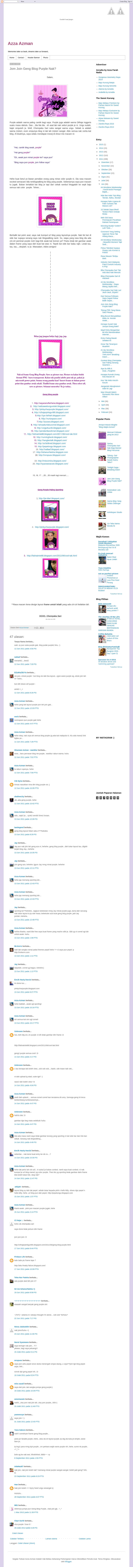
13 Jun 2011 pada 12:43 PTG (26, 883)
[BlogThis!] (37, 628)
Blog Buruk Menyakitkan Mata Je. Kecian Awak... (111, 318)
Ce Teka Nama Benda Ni (113, 525)
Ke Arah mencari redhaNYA (105, 554)
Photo (45, 58)
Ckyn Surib (19, 1521)
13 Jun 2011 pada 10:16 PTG (26, 1007)
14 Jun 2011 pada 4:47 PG (25, 1103)
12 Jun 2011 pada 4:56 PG (25, 649)
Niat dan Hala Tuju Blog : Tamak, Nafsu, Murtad (111, 196)
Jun (103, 184)
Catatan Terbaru (17, 1539)
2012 (101, 155)
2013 (101, 152)
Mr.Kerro (18, 946)
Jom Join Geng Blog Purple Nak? (109, 305)
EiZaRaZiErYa (20, 672)
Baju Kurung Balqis (106, 83)
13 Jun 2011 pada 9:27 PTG (26, 992)
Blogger (68, 1562)
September (106, 173)
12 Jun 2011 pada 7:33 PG (25, 664)
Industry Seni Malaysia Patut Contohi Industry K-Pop (111, 264)
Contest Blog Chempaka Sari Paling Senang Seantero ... (111, 362)
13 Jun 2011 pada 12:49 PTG (26, 920)
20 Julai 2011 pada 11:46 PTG (26, 1406)
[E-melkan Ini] (35, 628)
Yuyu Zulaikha (104, 568)
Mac (103, 409)
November (105, 166)
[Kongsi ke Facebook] (41, 628)
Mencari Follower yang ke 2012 (114, 433)
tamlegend (19, 827)
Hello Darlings (103, 570)
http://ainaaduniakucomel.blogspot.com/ (51, 424)
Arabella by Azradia (107, 92)
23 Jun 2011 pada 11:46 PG (25, 1334)
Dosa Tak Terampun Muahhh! (109, 345)
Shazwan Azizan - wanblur (26, 750)
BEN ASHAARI (104, 604)
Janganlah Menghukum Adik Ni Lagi (110, 387)
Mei (103, 401)
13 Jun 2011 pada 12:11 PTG (26, 868)
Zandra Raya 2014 (106, 127)
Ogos (103, 177)
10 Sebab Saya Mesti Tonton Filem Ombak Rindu (110, 211)
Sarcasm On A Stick (107, 660)
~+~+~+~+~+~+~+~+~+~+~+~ (27, 1301)
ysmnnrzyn (19, 1415)
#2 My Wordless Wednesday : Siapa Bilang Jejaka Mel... (110, 284)
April (103, 405)
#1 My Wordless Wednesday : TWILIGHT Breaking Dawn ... (110, 353)
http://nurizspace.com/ (51, 418)
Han (16, 1485)
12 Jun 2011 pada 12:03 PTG (26, 708)
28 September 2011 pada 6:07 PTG (29, 1497)
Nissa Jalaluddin (22, 1327)
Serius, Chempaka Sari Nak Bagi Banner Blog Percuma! (114, 446)
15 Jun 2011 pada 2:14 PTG (26, 1212)
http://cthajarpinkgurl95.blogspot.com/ (51, 412)
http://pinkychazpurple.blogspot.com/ (51, 409)
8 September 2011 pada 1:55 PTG (28, 1458)
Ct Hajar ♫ (18, 1220)
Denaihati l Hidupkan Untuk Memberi (107, 542)
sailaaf (17, 657)
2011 (101, 159)
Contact (21, 58)
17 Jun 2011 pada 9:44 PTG (26, 1248)
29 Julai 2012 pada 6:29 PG (25, 1528)
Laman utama (51, 1539)
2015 (101, 144)
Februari (105, 412)
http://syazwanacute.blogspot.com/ (52, 464)
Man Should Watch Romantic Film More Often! (110, 394)
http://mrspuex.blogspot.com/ (52, 455)
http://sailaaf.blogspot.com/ (51, 449)
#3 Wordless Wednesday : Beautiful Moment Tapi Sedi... (111, 242)
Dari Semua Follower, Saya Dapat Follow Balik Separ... (110, 298)
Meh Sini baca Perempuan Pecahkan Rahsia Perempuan (111, 220)
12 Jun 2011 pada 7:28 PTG (26, 742)
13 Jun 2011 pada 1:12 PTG (26, 971)
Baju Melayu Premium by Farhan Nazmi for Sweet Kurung (109, 105)
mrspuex (18, 1360)
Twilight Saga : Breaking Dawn (113, 468)
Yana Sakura (19, 1430)
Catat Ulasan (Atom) (26, 1543)
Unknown (18, 1031)
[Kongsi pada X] (39, 628)
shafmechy (19, 796)
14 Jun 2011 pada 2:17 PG (25, 1057)
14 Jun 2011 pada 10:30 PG (26, 1158)
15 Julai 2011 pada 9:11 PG (25, 1352)
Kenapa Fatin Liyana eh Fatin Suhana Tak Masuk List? (111, 203)
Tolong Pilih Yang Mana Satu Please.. (110, 311)
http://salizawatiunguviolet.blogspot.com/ (51, 406)
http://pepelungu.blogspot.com (52, 446)
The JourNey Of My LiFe (109, 617)
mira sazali (19, 1384)
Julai (103, 180)
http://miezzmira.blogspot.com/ (52, 461)
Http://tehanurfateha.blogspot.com (52, 452)
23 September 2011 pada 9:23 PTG (29, 1476)
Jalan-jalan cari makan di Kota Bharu (113, 638)
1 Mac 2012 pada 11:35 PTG (26, 1512)
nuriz (16, 717)
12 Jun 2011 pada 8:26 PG (25, 693)
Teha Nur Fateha (21, 1277)
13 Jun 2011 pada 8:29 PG (25, 834)
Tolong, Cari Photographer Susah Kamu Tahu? (113, 458)
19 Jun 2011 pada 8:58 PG (25, 1292)
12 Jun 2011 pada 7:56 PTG (26, 773)
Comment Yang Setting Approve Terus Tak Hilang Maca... (110, 234)
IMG (16, 1505)
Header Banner (34, 58)
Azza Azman (20, 43)
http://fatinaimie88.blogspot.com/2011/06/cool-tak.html (52, 433)
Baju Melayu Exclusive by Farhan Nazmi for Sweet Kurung (109, 113)
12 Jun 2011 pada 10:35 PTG (26, 788)
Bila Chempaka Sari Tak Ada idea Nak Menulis (111, 271)
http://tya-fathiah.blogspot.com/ (51, 415)
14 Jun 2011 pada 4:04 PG (25, 1085)
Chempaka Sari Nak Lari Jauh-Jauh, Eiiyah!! (111, 291)
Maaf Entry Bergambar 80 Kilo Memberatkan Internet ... (110, 332)
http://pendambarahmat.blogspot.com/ (52, 430)
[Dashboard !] (120, 21)
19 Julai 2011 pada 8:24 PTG (26, 1375)
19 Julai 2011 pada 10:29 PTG (26, 1391)
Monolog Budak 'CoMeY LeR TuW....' (111, 227)
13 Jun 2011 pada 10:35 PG (26, 853)
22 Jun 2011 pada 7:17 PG (25, 1318)
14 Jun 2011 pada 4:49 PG (25, 1142)
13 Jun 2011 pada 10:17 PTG (26, 1023)
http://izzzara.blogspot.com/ (51, 421)
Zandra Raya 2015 (106, 124)
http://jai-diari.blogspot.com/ (51, 498)
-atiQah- (17, 1187)
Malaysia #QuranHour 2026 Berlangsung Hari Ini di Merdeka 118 (108, 547)
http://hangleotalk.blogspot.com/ (52, 440)
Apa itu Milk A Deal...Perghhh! (108, 370)
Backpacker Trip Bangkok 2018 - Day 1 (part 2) (113, 651)
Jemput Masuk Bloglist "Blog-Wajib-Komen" (108, 426)
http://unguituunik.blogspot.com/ (51, 427)
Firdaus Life (19, 1257)
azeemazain (19, 1399)
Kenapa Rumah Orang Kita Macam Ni (110, 375)
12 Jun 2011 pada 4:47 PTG (26, 724)
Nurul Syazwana (21, 1342)
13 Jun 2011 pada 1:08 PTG (26, 938)
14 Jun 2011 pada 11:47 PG (25, 1178)
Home (12, 58)
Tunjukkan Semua (116, 594)
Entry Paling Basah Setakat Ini (109, 339)
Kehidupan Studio (114, 512)
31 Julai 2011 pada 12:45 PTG (26, 1422)
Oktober (104, 170)
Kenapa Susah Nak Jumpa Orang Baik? (110, 325)
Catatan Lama (85, 1539)
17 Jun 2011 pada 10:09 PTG (26, 1269)
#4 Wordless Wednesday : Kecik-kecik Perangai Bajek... (111, 189)
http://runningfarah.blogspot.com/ (52, 437)
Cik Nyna (18, 781)
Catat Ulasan (17, 1533)
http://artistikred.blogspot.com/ (52, 443)
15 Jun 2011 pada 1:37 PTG (26, 1196)
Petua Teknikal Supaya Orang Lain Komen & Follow (110, 250)
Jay (15, 843)
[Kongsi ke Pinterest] (43, 628)
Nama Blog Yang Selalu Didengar (114, 502)
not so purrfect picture (108, 574)
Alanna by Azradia (106, 89)
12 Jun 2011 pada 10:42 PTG (26, 804)
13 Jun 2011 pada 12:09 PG (26, 819)
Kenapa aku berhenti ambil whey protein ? (112, 608)
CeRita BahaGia (105, 634)
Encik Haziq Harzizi (22, 980)
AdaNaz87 (18, 1466)
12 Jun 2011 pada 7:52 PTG (26, 757)
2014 (101, 148)
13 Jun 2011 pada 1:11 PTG (26, 956)
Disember (105, 162)
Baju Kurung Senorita (107, 86)
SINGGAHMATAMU (106, 586)
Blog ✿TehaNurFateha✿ (109, 647)
